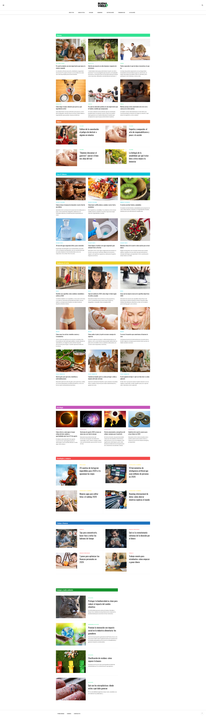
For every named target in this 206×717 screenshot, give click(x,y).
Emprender (90, 624)
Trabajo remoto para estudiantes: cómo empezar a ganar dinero (139, 559)
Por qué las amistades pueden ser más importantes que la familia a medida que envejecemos (103, 108)
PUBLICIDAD (61, 713)
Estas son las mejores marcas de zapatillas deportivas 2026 (134, 295)
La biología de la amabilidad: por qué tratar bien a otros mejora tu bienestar (139, 157)
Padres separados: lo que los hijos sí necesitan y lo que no (135, 67)
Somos (69, 713)
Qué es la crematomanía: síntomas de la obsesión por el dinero (139, 535)
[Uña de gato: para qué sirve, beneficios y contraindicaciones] (71, 360)
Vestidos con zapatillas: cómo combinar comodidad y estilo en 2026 (70, 295)
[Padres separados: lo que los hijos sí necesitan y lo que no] (135, 50)
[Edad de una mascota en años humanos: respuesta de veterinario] (103, 50)
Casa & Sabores (62, 174)
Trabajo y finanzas (62, 523)
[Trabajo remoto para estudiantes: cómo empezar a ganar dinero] (116, 562)
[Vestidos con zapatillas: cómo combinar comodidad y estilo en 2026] (71, 277)
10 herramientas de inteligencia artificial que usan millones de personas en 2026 (139, 472)
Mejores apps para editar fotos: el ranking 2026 (89, 495)
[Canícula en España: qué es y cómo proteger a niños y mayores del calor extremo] (103, 360)
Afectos (71, 12)
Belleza (57, 331)
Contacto (77, 713)
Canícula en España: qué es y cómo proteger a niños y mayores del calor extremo (102, 378)
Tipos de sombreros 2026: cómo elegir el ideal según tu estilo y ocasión (102, 295)
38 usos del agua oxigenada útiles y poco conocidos (70, 246)
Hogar (91, 12)
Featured (58, 63)
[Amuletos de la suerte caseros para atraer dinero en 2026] (139, 419)
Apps (81, 464)
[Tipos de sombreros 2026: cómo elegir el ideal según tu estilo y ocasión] (103, 277)
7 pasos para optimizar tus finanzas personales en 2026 (89, 559)
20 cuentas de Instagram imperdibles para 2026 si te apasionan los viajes (90, 470)
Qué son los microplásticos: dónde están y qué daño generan (101, 687)
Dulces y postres (60, 202)
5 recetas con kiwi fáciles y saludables (130, 205)
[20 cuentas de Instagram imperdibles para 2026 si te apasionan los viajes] (66, 475)
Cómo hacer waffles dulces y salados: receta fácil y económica (102, 206)
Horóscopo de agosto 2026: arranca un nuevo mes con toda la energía (90, 433)
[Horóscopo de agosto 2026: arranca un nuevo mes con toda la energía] (91, 419)
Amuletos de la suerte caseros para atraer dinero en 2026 (137, 433)
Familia (62, 63)
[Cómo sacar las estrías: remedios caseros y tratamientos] (71, 318)
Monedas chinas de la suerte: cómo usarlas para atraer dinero (135, 247)
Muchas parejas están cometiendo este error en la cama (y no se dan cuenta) (133, 108)
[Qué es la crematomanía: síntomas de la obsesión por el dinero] (116, 538)
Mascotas (81, 12)
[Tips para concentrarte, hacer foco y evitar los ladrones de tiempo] (66, 538)
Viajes (83, 464)
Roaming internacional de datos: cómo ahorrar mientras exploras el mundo (139, 496)
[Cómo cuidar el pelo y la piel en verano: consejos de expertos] (103, 318)
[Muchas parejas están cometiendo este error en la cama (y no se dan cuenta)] (135, 90)
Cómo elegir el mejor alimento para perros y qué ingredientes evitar (69, 108)
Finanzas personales (134, 529)
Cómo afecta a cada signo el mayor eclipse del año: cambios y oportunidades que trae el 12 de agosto (66, 434)
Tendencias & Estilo (63, 263)
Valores (59, 121)
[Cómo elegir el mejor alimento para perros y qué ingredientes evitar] (71, 90)
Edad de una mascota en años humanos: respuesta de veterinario (102, 67)
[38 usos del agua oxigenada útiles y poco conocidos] (71, 229)
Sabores (99, 12)
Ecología (132, 12)
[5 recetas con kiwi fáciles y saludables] (135, 189)
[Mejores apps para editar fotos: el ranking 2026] (66, 500)
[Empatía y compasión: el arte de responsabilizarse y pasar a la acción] (116, 134)
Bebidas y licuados (125, 202)
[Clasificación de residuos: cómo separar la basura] (71, 661)
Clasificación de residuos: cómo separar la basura (100, 659)
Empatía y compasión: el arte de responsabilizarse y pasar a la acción (139, 132)
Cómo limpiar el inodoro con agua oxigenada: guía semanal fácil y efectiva (101, 247)
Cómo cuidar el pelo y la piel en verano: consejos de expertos (102, 335)
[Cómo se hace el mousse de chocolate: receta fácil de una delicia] (71, 189)
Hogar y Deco (59, 242)
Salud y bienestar (60, 374)
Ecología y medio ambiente (65, 590)
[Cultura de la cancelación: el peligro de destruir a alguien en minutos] (66, 135)
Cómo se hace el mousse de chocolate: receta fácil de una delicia (70, 206)
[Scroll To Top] (202, 713)
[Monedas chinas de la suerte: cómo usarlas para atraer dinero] (135, 229)
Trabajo (82, 529)
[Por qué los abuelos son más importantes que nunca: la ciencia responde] (71, 50)
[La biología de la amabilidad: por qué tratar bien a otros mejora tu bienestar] (116, 156)
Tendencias (121, 12)
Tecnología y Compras (135, 464)
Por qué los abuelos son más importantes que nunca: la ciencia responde (70, 67)
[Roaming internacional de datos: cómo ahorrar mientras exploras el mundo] (116, 499)
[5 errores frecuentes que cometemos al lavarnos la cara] (135, 318)
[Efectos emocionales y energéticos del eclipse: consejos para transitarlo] (115, 419)
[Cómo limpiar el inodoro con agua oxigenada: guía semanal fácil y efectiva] (103, 229)
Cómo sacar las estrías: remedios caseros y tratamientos (67, 335)
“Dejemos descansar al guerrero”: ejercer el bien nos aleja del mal (89, 155)
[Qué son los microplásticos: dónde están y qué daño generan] (71, 689)
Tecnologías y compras (64, 458)
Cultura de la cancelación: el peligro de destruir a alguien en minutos (89, 132)
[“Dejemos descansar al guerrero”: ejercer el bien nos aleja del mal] (66, 157)
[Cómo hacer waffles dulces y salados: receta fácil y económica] (103, 189)
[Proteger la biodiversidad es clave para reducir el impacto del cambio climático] (71, 607)
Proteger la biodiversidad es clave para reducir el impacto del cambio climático (102, 603)
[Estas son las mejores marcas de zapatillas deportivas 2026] (135, 277)
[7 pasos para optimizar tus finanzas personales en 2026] (66, 561)
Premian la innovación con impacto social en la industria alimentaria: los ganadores (102, 630)
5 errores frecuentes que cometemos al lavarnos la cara (134, 335)
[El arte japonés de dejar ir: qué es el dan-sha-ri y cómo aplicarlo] (135, 360)
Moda (57, 291)
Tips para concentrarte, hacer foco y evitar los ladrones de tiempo (88, 535)
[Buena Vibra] (103, 5)
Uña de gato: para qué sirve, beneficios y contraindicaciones (67, 378)
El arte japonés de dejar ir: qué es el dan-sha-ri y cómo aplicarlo (134, 378)
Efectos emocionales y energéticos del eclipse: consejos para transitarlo (114, 433)
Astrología (110, 12)
